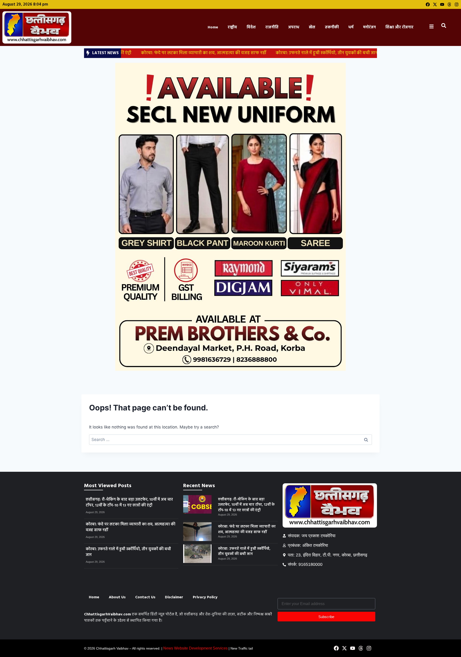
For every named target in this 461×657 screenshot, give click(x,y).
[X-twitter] (435, 4)
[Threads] (449, 4)
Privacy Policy (205, 597)
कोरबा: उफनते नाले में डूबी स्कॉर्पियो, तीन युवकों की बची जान (299, 53)
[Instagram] (457, 4)
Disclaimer (174, 597)
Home (213, 27)
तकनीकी (332, 27)
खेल (312, 27)
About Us (117, 597)
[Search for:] (230, 439)
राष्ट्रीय (232, 27)
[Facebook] (428, 4)
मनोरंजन (369, 27)
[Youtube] (442, 4)
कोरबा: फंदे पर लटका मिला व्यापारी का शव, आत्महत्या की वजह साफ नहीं (175, 53)
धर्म (350, 27)
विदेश (251, 27)
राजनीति (272, 27)
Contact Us (145, 597)
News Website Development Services (195, 648)
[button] (444, 27)
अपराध (293, 27)
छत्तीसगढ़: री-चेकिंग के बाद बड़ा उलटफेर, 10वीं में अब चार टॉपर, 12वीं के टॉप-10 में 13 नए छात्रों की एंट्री (129, 503)
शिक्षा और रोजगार (399, 27)
